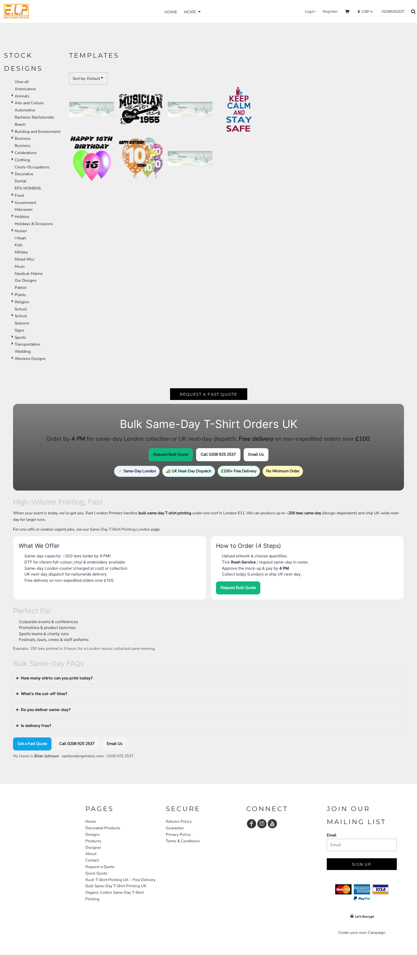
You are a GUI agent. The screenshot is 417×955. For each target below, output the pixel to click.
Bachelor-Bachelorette (34, 117)
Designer (93, 847)
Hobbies (22, 216)
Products (93, 841)
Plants (20, 294)
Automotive (25, 110)
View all (22, 81)
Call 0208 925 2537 (218, 454)
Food (19, 195)
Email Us (256, 454)
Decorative (24, 174)
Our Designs (25, 280)
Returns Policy (179, 821)
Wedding (23, 351)
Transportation (27, 344)
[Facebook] (251, 823)
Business (23, 138)
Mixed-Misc (25, 259)
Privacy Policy (178, 834)
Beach (20, 124)
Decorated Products (102, 828)
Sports (20, 337)
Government (25, 202)
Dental (20, 181)
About (90, 853)
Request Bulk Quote (170, 454)
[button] (347, 11)
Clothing (22, 160)
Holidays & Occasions (34, 223)
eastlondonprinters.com (83, 756)
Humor (21, 231)
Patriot (20, 287)
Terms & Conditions (183, 841)
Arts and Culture (29, 103)
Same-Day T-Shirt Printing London (120, 529)
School (21, 309)
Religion (22, 302)
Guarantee (175, 828)
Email (332, 835)
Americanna (25, 89)
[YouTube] (272, 823)
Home (90, 821)
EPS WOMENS (28, 188)
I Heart (20, 238)
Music (20, 266)
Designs (92, 834)
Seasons (22, 323)
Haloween (24, 209)
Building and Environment (37, 131)
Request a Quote (99, 866)
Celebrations (26, 152)
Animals (22, 96)
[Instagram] (261, 823)
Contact (92, 860)
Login (310, 11)
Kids (18, 245)
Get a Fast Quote (32, 743)
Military (21, 252)
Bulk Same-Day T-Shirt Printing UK (116, 886)
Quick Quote (96, 873)
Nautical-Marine (29, 273)
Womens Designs (30, 358)
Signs (19, 330)
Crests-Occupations (32, 167)
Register (330, 11)
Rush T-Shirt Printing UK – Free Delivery (120, 879)
